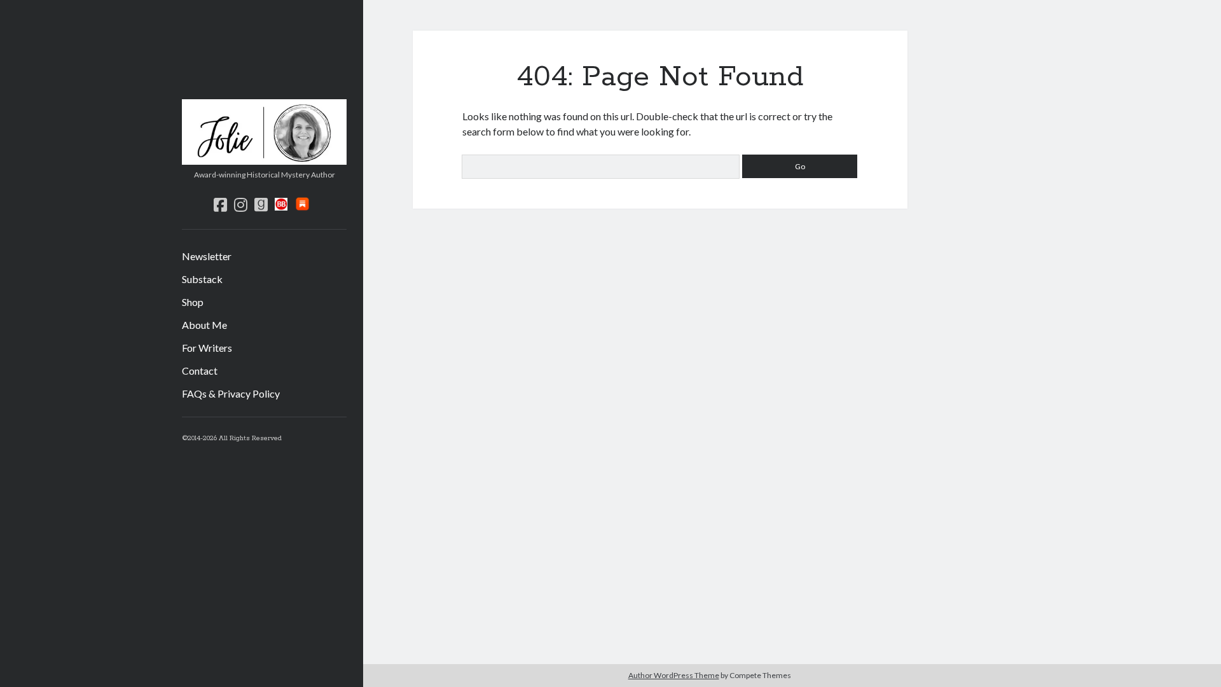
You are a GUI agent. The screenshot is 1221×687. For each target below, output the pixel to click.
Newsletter (206, 256)
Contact (199, 370)
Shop (193, 302)
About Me (204, 325)
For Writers (207, 348)
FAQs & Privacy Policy (231, 393)
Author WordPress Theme (673, 675)
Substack (202, 279)
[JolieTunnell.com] (264, 160)
